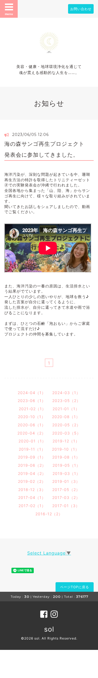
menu (9, 14)
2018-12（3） (32, 489)
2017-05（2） (66, 489)
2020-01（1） (32, 441)
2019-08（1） (66, 457)
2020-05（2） (66, 425)
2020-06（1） (32, 425)
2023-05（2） (66, 400)
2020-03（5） (66, 433)
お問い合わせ (80, 9)
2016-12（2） (49, 514)
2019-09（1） (32, 457)
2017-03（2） (66, 497)
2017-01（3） (66, 505)
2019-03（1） (66, 473)
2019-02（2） (32, 481)
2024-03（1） (66, 392)
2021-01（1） (66, 408)
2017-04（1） (32, 497)
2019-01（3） (66, 481)
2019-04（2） (32, 473)
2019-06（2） (32, 465)
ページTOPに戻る (74, 587)
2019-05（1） (66, 465)
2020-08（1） (66, 416)
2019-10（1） (65, 449)
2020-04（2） (31, 433)
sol (49, 629)
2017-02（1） (32, 505)
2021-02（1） (32, 408)
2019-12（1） (66, 441)
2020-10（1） (31, 416)
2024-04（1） (32, 392)
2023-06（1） (32, 400)
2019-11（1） (32, 449)
